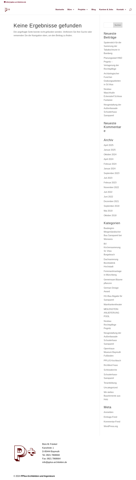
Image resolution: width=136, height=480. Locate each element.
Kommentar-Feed (112, 421)
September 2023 (111, 173)
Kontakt (120, 10)
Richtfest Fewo (111, 365)
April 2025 (108, 145)
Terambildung (110, 383)
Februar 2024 (110, 164)
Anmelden (108, 412)
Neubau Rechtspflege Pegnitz (110, 324)
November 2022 (111, 187)
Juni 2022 (108, 197)
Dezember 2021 (111, 201)
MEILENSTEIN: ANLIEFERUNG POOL (111, 312)
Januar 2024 (110, 168)
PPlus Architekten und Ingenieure (38, 476)
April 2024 (108, 159)
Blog (94, 10)
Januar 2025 (110, 150)
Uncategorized (111, 387)
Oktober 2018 (110, 215)
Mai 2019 (108, 211)
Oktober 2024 (110, 154)
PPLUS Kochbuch (112, 360)
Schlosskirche (110, 370)
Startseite (59, 10)
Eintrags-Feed (110, 417)
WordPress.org (111, 426)
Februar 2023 (110, 182)
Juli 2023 (108, 178)
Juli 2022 (108, 192)
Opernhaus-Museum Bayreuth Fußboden (112, 352)
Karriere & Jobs (106, 10)
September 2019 (111, 206)
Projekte (81, 10)
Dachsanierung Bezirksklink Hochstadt (111, 263)
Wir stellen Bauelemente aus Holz (112, 396)
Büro (69, 10)
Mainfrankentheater (113, 304)
